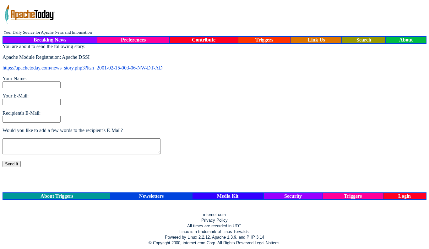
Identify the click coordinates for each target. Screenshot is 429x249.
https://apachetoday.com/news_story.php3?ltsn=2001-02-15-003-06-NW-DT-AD (83, 67)
